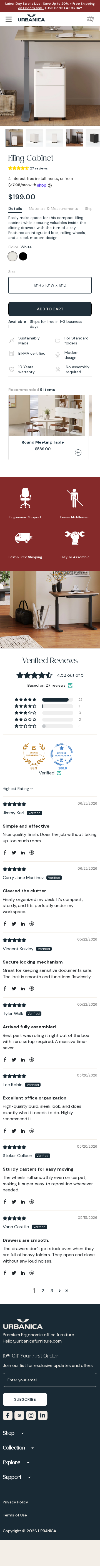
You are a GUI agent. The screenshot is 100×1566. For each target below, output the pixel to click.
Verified (46, 773)
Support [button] (12, 1477)
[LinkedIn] (42, 1414)
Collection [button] (14, 1448)
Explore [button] (11, 1463)
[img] (14, 804)
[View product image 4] (74, 138)
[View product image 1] (14, 138)
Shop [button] (8, 1433)
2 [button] (43, 1291)
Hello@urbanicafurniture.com (32, 1341)
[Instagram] (30, 1414)
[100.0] (62, 754)
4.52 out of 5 (70, 675)
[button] (19, 168)
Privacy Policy (15, 1502)
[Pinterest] (18, 1414)
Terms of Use (15, 1515)
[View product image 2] (34, 138)
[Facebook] (7, 1414)
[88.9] (34, 754)
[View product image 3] (54, 138)
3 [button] (52, 1291)
